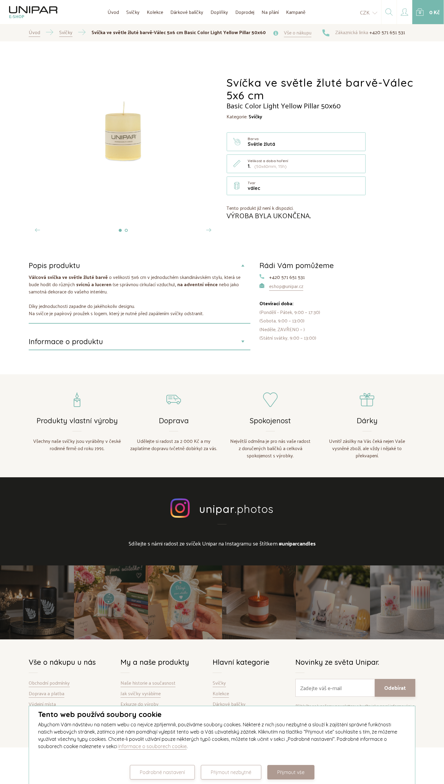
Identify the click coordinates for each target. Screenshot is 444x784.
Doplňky (219, 12)
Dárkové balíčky (186, 12)
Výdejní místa (42, 704)
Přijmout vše (290, 772)
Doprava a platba (46, 694)
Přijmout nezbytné (231, 772)
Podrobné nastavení (162, 772)
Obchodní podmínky (49, 683)
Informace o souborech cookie (152, 746)
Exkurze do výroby (140, 704)
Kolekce (155, 12)
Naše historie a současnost (148, 683)
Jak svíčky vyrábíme (141, 694)
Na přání (270, 12)
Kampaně (295, 12)
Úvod (113, 12)
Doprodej (244, 12)
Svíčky (133, 12)
